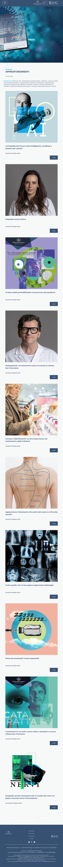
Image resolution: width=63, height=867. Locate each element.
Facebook (32, 842)
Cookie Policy (31, 830)
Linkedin (29, 842)
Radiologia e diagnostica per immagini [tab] (20, 86)
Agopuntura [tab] (15, 81)
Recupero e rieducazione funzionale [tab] (41, 86)
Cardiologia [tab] (44, 81)
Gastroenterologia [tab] (49, 82)
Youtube (34, 842)
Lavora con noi (31, 836)
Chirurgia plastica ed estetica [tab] (11, 82)
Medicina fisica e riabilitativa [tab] (18, 84)
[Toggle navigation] (5, 2)
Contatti (31, 838)
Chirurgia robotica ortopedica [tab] (27, 82)
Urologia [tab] (53, 86)
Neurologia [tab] (29, 84)
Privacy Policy (31, 833)
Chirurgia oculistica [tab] (53, 81)
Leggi (53, 157)
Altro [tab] (20, 81)
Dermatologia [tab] (40, 82)
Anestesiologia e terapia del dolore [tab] (31, 81)
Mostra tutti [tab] (7, 81)
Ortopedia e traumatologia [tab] (46, 84)
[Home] (37, 3)
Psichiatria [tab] (6, 86)
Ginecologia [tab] (7, 84)
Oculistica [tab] (35, 84)
